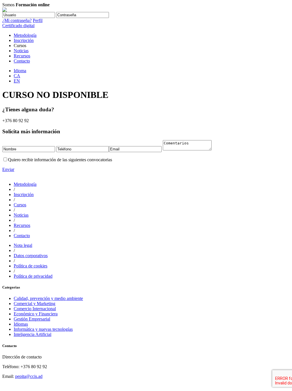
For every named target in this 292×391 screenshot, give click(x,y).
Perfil (37, 20)
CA (17, 75)
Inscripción (24, 40)
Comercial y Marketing (34, 303)
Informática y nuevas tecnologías (43, 329)
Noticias (21, 50)
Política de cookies (30, 265)
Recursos (22, 55)
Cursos (20, 204)
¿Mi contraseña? (17, 20)
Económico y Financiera (36, 313)
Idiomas (21, 324)
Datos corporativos (31, 255)
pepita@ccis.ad (28, 376)
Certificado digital (18, 25)
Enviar (8, 169)
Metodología (25, 35)
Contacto (22, 61)
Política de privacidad (33, 276)
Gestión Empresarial (32, 319)
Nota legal (23, 245)
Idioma (20, 70)
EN (17, 80)
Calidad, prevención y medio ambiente (48, 298)
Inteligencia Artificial (32, 334)
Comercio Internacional (35, 308)
